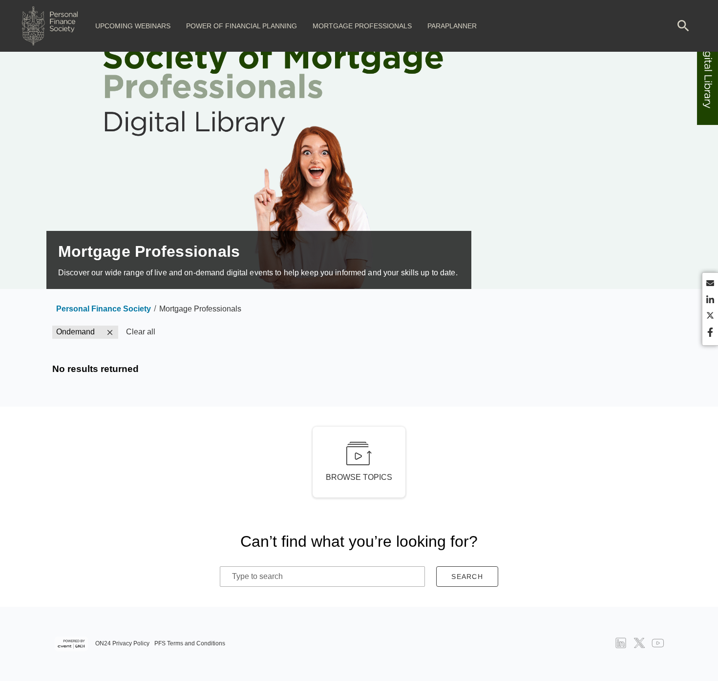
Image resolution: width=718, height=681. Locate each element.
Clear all (140, 332)
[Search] (683, 26)
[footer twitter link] (639, 644)
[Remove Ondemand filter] (110, 332)
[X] (710, 317)
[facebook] (710, 333)
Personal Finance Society (103, 309)
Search (467, 576)
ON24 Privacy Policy (122, 643)
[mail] (710, 284)
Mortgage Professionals (362, 26)
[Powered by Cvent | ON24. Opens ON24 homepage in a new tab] (72, 644)
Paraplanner (452, 26)
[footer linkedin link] (621, 644)
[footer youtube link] (658, 644)
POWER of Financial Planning (241, 26)
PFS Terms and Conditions (189, 643)
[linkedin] (710, 301)
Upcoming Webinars (132, 26)
